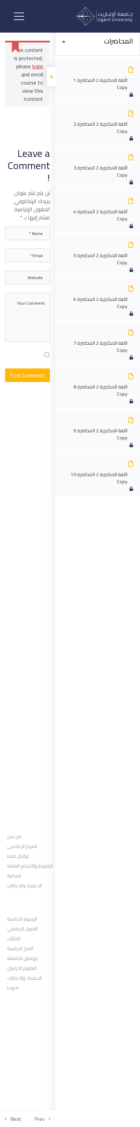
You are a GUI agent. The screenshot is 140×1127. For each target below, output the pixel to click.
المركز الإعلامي (22, 846)
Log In (13, 987)
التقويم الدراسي (22, 968)
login (37, 66)
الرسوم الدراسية (22, 918)
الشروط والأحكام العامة (30, 865)
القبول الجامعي (22, 928)
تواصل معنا (18, 856)
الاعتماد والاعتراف (24, 885)
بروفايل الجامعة (22, 958)
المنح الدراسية (20, 948)
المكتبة (14, 875)
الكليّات (13, 938)
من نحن (14, 836)
